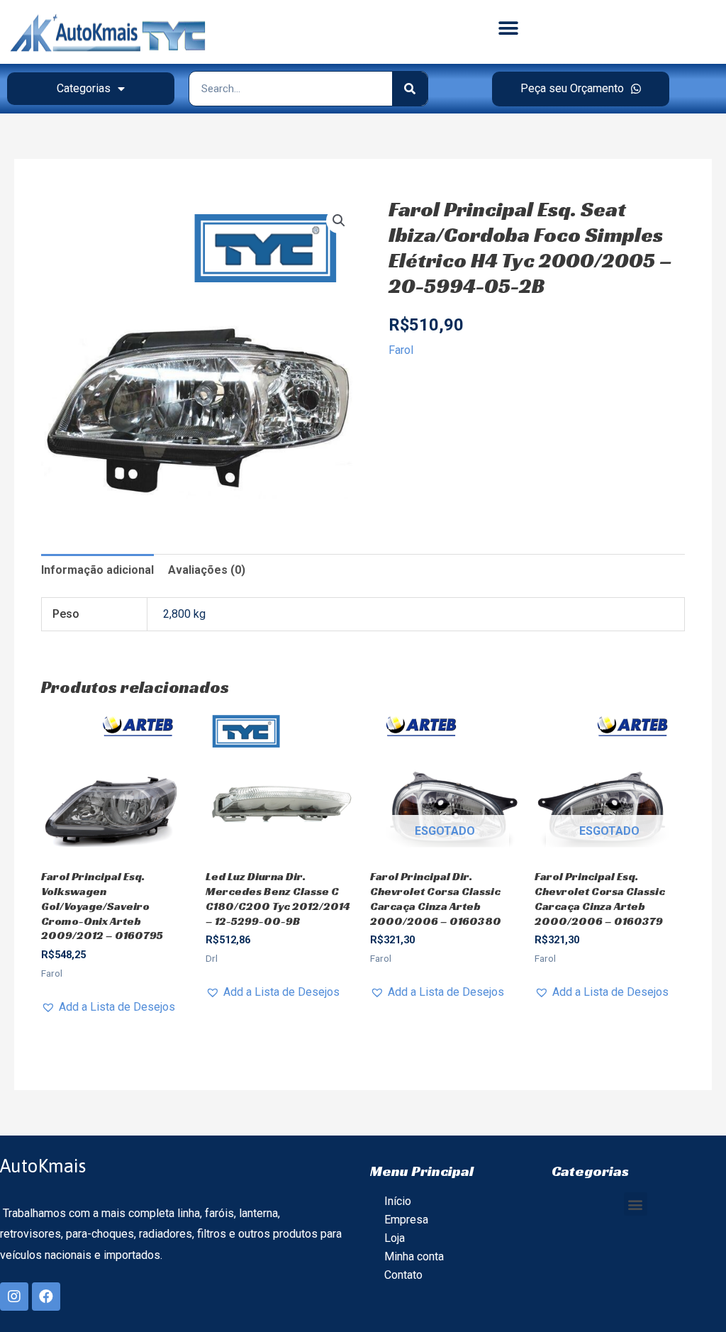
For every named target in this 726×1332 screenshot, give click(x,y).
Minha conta (414, 1256)
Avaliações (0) (206, 570)
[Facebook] (46, 1296)
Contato (403, 1275)
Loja (394, 1238)
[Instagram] (14, 1296)
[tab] (97, 570)
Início (397, 1201)
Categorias (84, 88)
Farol (401, 350)
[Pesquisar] (410, 89)
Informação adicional (97, 570)
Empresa (406, 1219)
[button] (508, 29)
